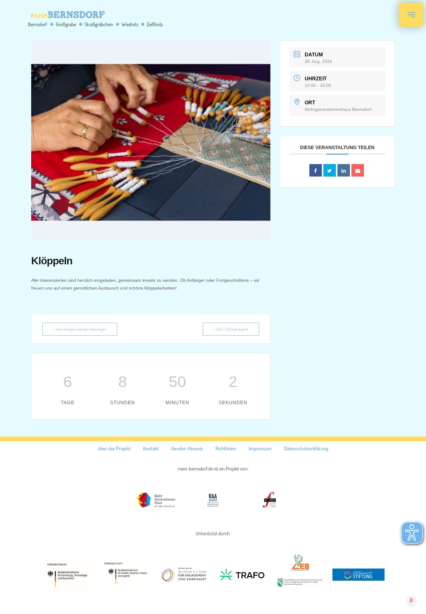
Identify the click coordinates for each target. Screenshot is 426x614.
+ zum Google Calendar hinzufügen (79, 329)
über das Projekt (114, 448)
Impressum (260, 448)
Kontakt (151, 448)
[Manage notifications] (411, 600)
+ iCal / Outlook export (231, 329)
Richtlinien (225, 448)
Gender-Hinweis (187, 448)
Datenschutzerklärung (306, 448)
